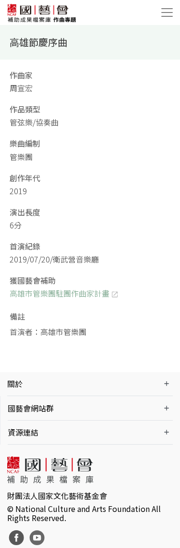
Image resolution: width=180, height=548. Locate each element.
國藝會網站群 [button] (31, 408)
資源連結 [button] (23, 432)
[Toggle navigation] (167, 12)
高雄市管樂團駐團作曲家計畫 (59, 293)
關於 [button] (15, 383)
